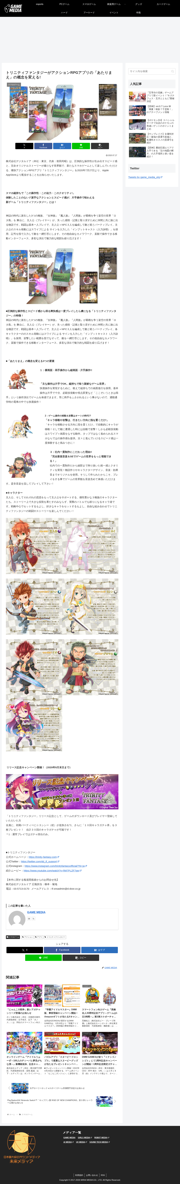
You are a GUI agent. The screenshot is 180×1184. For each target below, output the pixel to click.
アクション (28, 937)
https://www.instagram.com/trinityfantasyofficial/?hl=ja (55, 866)
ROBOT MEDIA (100, 1138)
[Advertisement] (90, 39)
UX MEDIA (80, 1142)
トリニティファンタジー (56, 937)
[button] (100, 146)
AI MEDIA (67, 1142)
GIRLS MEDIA (84, 1138)
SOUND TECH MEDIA (98, 1142)
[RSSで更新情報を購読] (33, 918)
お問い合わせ (92, 1175)
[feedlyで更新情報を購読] (29, 918)
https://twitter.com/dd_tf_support (39, 861)
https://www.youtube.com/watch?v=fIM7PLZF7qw (51, 870)
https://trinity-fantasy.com (43, 857)
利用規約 (79, 1175)
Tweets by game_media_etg (144, 177)
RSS (103, 1175)
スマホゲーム (14, 937)
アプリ (39, 937)
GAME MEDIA (36, 912)
